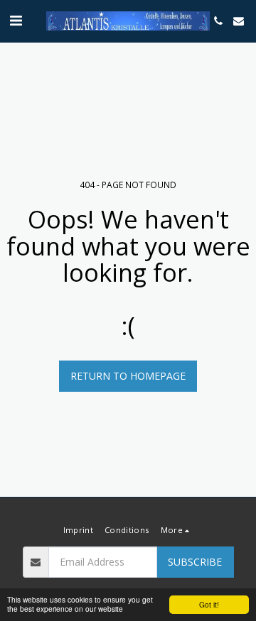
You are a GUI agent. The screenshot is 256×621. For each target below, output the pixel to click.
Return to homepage (128, 376)
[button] (16, 20)
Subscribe (195, 561)
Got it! (209, 604)
